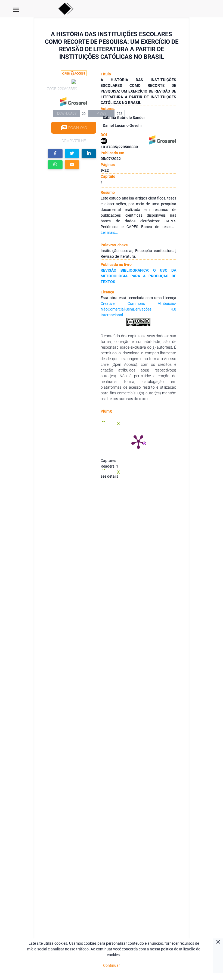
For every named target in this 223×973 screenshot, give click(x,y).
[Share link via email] (72, 164)
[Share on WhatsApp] (55, 164)
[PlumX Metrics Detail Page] (138, 441)
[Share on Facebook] (55, 153)
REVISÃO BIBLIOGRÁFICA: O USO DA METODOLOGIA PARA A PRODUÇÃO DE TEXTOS (138, 276)
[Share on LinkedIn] (89, 153)
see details (109, 476)
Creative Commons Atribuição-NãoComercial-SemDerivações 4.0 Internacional (138, 309)
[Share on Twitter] (72, 153)
